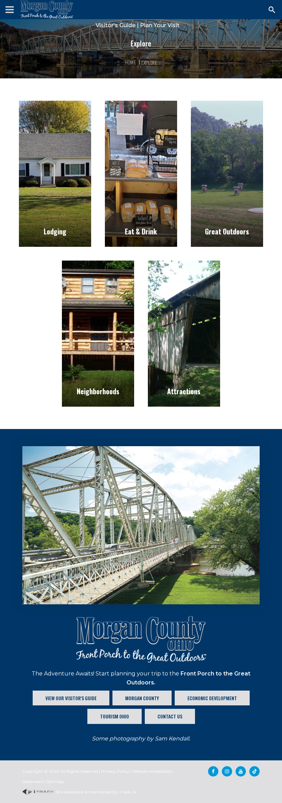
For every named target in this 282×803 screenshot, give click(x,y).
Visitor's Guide (115, 25)
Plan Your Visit (160, 25)
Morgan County (142, 698)
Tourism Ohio (114, 716)
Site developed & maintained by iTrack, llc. (96, 791)
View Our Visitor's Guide (71, 698)
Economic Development (212, 698)
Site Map (55, 781)
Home (130, 62)
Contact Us (170, 716)
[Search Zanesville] (272, 9)
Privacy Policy (115, 771)
